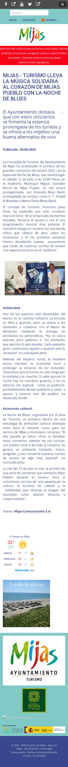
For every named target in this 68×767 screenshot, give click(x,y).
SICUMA (41, 755)
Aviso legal (46, 748)
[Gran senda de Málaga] (34, 700)
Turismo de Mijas (36, 745)
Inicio (13, 20)
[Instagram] (38, 4)
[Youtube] (22, 4)
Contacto (29, 20)
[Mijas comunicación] (34, 717)
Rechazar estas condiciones (38, 57)
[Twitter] (30, 4)
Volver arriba (18, 752)
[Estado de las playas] (26, 603)
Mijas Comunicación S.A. (32, 511)
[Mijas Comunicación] (14, 4)
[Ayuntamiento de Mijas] (34, 661)
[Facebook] (6, 4)
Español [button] (51, 20)
